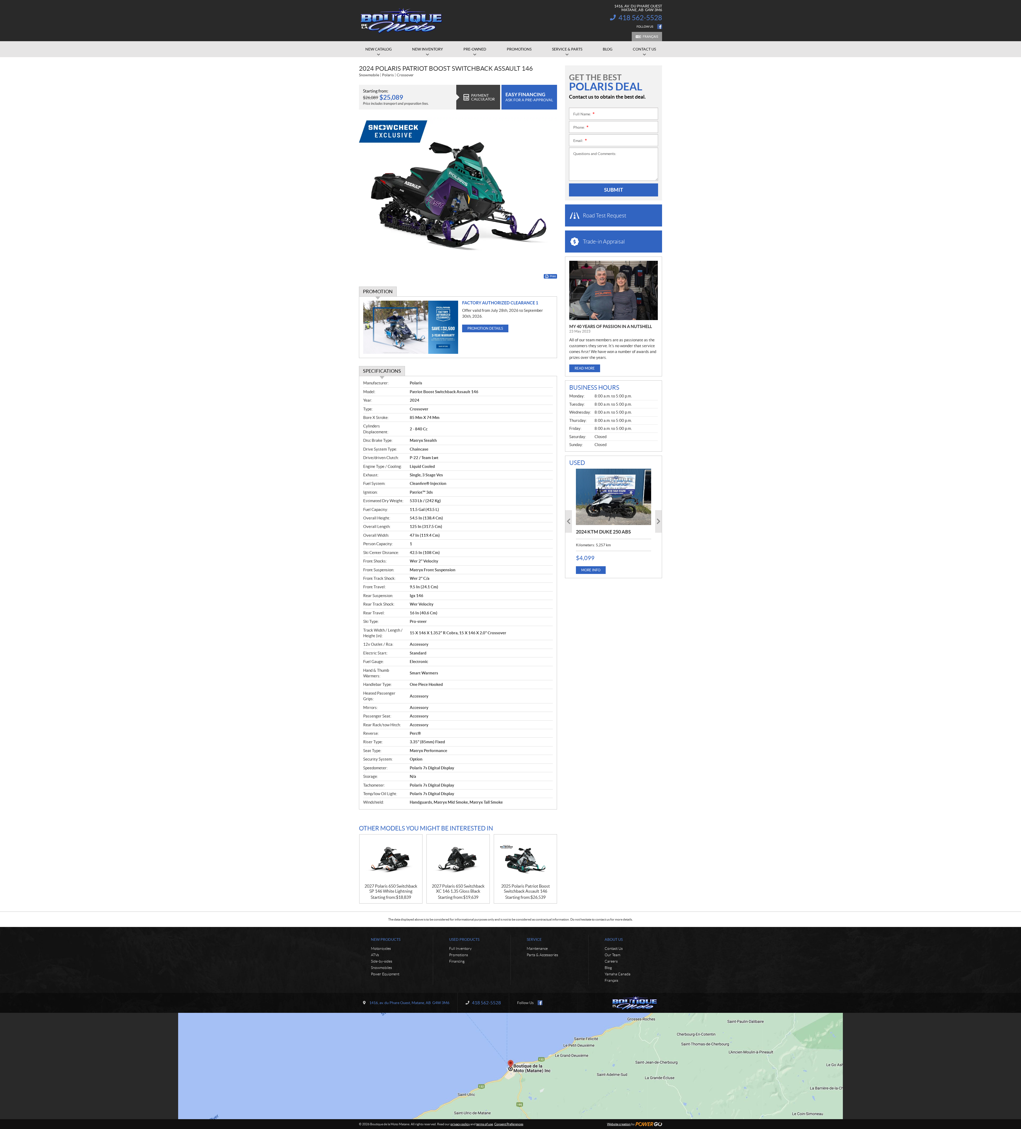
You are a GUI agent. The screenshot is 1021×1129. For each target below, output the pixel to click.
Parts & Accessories (542, 955)
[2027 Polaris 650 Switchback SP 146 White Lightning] (390, 859)
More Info (590, 570)
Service (534, 939)
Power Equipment (385, 974)
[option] (613, 521)
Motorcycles (381, 948)
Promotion (378, 291)
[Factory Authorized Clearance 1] (410, 327)
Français (650, 36)
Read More (585, 368)
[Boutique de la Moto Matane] (401, 20)
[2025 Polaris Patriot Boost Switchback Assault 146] (525, 859)
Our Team (612, 955)
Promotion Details (485, 328)
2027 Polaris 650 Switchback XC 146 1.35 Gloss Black (458, 888)
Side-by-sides (381, 961)
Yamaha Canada (617, 974)
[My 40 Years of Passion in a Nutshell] (613, 290)
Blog (608, 968)
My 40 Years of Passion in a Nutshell (610, 326)
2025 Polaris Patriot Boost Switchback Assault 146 (525, 888)
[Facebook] (659, 26)
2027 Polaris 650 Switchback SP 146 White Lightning (391, 888)
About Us (614, 939)
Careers (611, 961)
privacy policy (460, 1124)
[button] (568, 521)
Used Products (464, 939)
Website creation (619, 1124)
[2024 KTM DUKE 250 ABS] (613, 497)
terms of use (484, 1124)
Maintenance (537, 948)
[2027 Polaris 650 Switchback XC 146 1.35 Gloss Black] (458, 859)
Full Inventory (460, 948)
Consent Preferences (508, 1124)
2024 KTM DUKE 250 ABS (603, 532)
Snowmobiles (381, 968)
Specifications (382, 371)
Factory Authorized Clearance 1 (500, 302)
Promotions (458, 955)
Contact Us (614, 948)
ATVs (375, 955)
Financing (457, 961)
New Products (385, 939)
